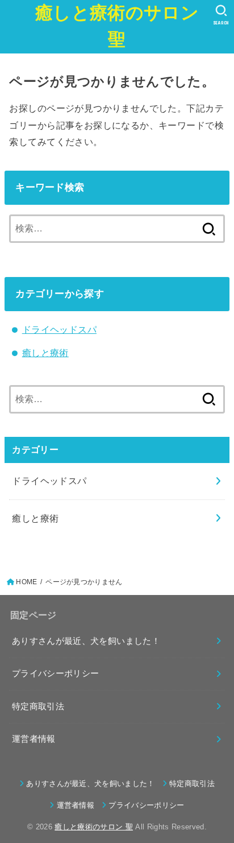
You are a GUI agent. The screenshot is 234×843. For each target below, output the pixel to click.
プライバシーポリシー (55, 673)
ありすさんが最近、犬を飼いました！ (86, 641)
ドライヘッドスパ (59, 329)
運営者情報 (34, 738)
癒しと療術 (45, 353)
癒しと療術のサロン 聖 (117, 26)
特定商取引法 (38, 706)
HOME (26, 581)
